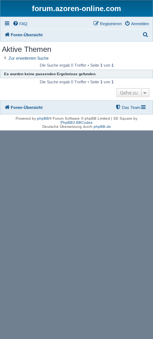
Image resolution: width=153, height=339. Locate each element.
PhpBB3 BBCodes (76, 122)
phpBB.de (102, 126)
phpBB (43, 118)
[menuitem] (20, 23)
